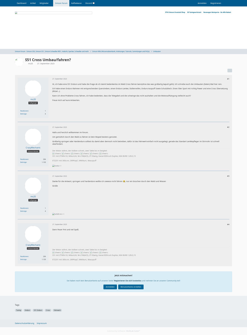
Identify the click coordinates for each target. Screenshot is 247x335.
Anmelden (202, 3)
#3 (228, 176)
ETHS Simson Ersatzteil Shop (175, 12)
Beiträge (23, 114)
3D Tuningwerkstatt (194, 12)
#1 (228, 79)
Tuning (18, 310)
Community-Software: (123, 331)
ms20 (30, 63)
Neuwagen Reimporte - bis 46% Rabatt (217, 12)
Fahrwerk (57, 310)
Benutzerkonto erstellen (131, 287)
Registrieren (215, 3)
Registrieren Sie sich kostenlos (127, 280)
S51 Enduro (38, 310)
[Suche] (227, 3)
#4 (228, 224)
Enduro (27, 310)
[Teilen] (229, 70)
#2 (228, 127)
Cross (48, 310)
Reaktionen (24, 111)
